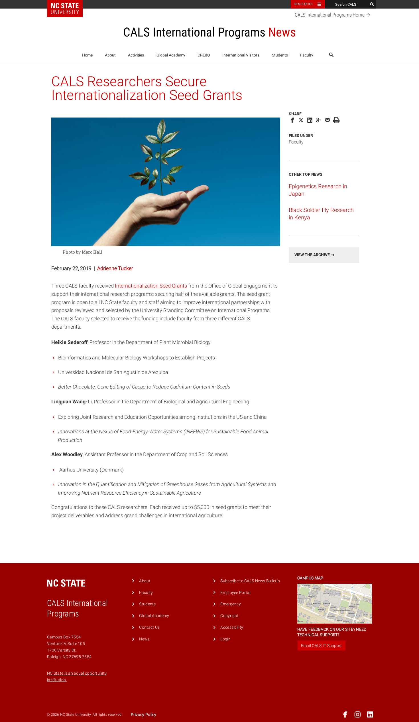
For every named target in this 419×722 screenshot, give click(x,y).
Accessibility (231, 627)
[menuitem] (87, 55)
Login (225, 639)
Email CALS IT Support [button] (321, 645)
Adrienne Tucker (115, 268)
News (144, 639)
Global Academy (170, 55)
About (110, 55)
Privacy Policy (143, 714)
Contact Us (149, 627)
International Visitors (240, 55)
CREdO (204, 55)
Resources (303, 4)
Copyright (229, 615)
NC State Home (68, 4)
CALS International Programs (330, 15)
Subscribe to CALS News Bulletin (250, 581)
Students (280, 55)
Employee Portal (235, 592)
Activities (136, 55)
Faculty (306, 55)
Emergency (230, 604)
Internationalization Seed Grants (151, 286)
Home (87, 55)
